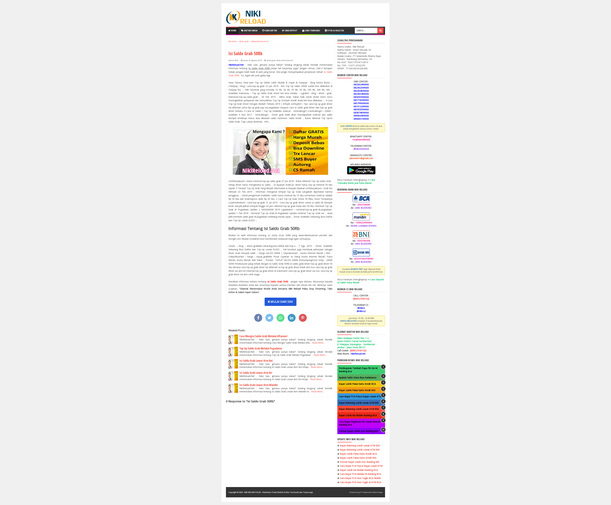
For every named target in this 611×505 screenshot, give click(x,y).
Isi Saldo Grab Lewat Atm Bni (256, 360)
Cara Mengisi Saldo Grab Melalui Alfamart (263, 336)
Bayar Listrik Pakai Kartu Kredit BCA (357, 383)
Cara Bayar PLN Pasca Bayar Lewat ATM (360, 396)
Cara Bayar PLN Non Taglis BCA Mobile (360, 478)
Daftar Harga (250, 30)
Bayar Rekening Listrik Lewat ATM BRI (359, 402)
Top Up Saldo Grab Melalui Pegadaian (260, 348)
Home (233, 30)
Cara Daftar (270, 30)
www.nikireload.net (284, 60)
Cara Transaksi (312, 30)
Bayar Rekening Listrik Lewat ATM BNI (359, 408)
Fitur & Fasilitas (335, 30)
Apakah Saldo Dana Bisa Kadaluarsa (357, 377)
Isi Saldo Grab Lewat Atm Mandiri (258, 385)
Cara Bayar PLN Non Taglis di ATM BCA (360, 482)
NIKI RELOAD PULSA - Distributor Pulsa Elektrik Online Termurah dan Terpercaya (278, 492)
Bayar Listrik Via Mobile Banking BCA (358, 415)
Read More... (318, 342)
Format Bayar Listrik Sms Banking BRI (358, 431)
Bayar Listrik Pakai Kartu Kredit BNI (357, 390)
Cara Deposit (290, 30)
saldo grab (271, 60)
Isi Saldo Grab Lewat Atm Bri (255, 373)
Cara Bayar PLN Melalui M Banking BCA (360, 473)
